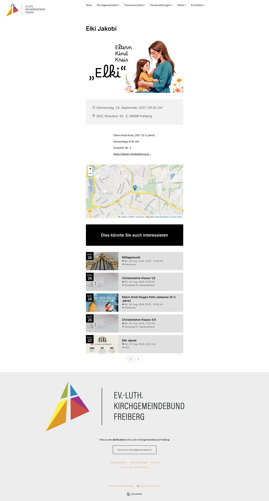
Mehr (180, 5)
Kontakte (197, 5)
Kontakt (155, 462)
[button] (134, 449)
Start (89, 5)
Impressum (127, 467)
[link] (108, 5)
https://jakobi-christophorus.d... (132, 154)
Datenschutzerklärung (121, 485)
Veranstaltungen (160, 5)
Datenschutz (141, 467)
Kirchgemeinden (107, 5)
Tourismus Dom (133, 5)
